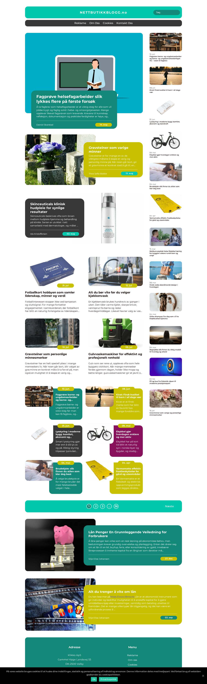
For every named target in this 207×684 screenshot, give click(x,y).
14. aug (103, 124)
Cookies (108, 23)
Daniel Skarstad (44, 124)
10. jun (65, 388)
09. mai (126, 425)
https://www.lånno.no (122, 596)
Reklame (80, 23)
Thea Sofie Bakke (98, 173)
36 (116, 506)
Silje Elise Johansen (98, 559)
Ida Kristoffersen (38, 234)
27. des (169, 558)
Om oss (94, 23)
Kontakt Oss (124, 23)
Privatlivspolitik (108, 679)
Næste (169, 506)
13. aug (129, 173)
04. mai (65, 462)
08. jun (126, 388)
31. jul (65, 285)
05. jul (128, 347)
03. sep (169, 617)
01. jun (65, 425)
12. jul (129, 285)
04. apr (126, 462)
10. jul (65, 347)
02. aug (71, 233)
